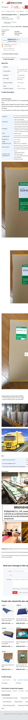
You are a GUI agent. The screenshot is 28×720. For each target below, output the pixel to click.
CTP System (4, 683)
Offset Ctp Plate (18, 701)
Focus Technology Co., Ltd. (19, 713)
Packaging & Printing (10, 11)
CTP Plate (18, 683)
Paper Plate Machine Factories (10, 698)
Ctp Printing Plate (7, 701)
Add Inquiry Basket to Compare (10, 53)
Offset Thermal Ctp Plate (9, 705)
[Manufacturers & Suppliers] (14, 2)
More (3, 708)
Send (15, 592)
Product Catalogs (23, 680)
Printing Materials (20, 11)
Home (3, 11)
